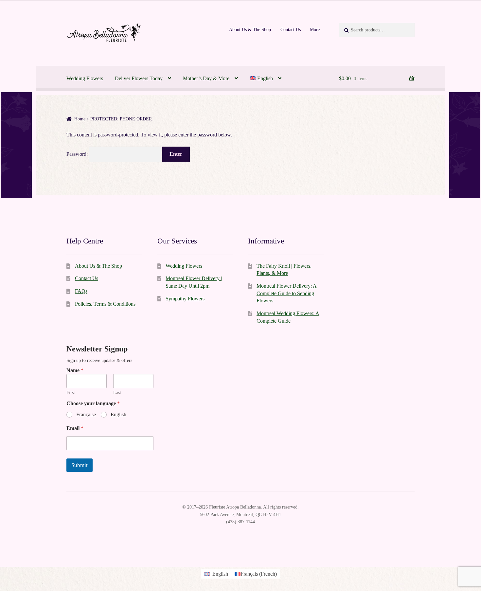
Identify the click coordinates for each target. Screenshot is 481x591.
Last (117, 392)
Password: (77, 154)
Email (74, 428)
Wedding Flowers (84, 78)
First (70, 392)
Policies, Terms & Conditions (105, 304)
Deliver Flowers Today (139, 78)
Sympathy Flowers (185, 298)
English (118, 414)
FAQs (81, 291)
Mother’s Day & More (206, 78)
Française (86, 414)
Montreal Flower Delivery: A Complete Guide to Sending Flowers (287, 293)
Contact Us (290, 29)
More (315, 29)
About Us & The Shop (250, 29)
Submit (79, 465)
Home (79, 118)
